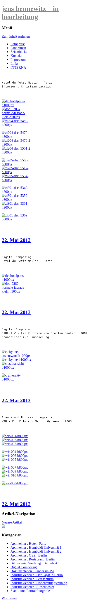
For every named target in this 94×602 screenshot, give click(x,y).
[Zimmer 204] (17, 125)
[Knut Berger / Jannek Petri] (15, 483)
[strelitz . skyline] (17, 356)
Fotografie (17, 44)
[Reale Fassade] (17, 117)
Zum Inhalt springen (16, 36)
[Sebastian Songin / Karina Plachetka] (15, 475)
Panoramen (18, 48)
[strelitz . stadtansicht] (16, 359)
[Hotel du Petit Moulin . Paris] (17, 105)
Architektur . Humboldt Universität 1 (35, 547)
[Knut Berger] (15, 444)
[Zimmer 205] (17, 164)
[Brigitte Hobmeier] (15, 452)
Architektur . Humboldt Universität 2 (35, 551)
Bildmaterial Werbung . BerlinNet (33, 563)
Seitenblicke (18, 52)
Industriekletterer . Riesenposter (32, 587)
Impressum (18, 59)
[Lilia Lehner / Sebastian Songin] (15, 471)
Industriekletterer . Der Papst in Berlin (36, 575)
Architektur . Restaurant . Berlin (32, 559)
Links (14, 63)
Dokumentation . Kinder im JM (32, 571)
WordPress (9, 598)
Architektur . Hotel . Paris (28, 543)
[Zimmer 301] (17, 192)
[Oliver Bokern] (15, 440)
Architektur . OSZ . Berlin (28, 555)
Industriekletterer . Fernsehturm (32, 579)
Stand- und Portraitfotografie (30, 591)
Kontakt (16, 56)
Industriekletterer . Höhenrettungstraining (38, 583)
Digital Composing (23, 567)
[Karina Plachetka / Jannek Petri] (15, 455)
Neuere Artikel (14, 522)
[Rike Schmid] (15, 436)
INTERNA (18, 67)
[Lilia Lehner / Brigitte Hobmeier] (15, 467)
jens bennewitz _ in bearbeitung (30, 13)
